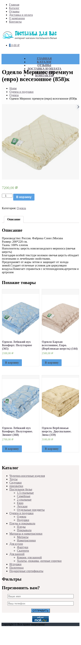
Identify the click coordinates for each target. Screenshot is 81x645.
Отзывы (14, 11)
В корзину (23, 197)
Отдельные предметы (31, 509)
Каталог (14, 8)
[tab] (14, 219)
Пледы (21, 526)
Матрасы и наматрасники (25, 533)
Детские (22, 506)
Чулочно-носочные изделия (27, 475)
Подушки (23, 520)
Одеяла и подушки (21, 91)
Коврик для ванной (29, 557)
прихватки (16, 486)
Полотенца (16, 567)
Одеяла (14, 95)
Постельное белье (20, 489)
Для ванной (16, 554)
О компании (17, 18)
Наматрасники (26, 540)
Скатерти (23, 550)
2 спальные (24, 499)
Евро (20, 503)
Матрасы (22, 537)
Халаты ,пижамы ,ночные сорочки (39, 560)
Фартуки (22, 547)
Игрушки (15, 564)
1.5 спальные (25, 492)
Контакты (15, 21)
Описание (13, 219)
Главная (14, 4)
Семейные (23, 496)
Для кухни (16, 543)
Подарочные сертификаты (26, 571)
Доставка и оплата (21, 14)
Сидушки (15, 482)
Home (13, 88)
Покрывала (24, 530)
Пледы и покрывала (22, 523)
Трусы (13, 479)
